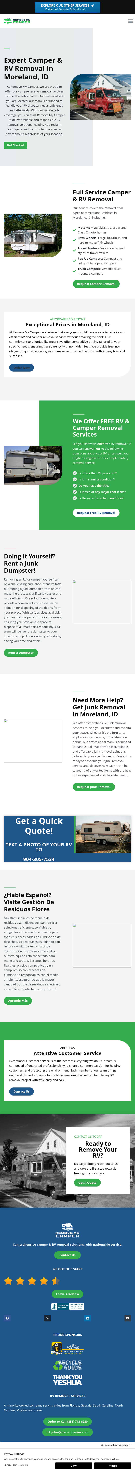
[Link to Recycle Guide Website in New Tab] (67, 1365)
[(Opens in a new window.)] (67, 1306)
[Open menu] (130, 21)
